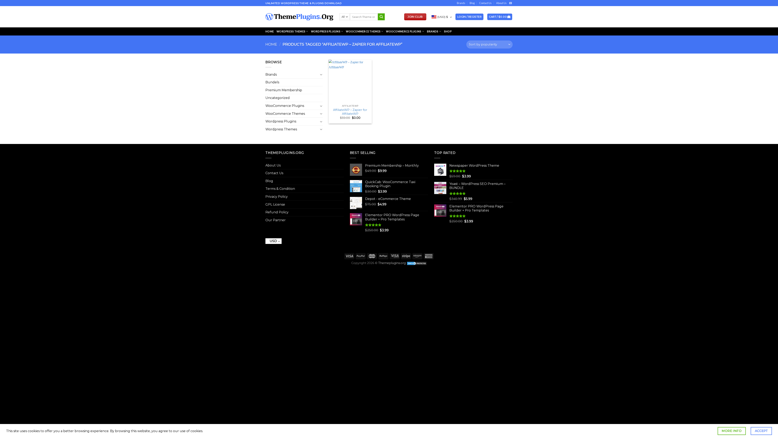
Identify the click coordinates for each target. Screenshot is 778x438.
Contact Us (485, 3)
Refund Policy (277, 212)
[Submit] (381, 16)
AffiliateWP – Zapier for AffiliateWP (350, 112)
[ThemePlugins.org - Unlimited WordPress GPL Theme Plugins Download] (299, 16)
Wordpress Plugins (280, 121)
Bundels (272, 82)
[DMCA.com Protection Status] (417, 263)
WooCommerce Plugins (403, 31)
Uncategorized (277, 98)
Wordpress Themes (281, 129)
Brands (461, 3)
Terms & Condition (280, 189)
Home (269, 31)
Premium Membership (283, 90)
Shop (448, 31)
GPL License (275, 204)
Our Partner (275, 220)
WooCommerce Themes (363, 31)
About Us (501, 3)
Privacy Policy (276, 197)
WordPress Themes (291, 31)
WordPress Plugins (325, 31)
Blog (472, 3)
